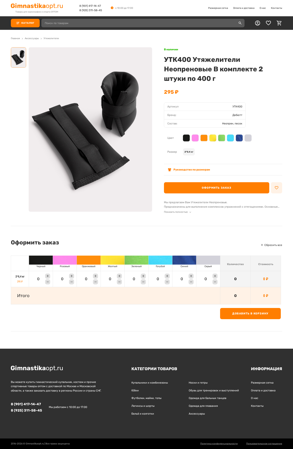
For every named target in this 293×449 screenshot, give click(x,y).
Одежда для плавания (203, 405)
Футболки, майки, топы (146, 398)
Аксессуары (197, 413)
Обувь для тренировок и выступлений (214, 390)
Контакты (276, 8)
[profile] (257, 23)
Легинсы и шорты (142, 405)
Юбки (135, 390)
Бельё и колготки (142, 413)
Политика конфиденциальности (219, 443)
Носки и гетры (198, 382)
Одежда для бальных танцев (207, 398)
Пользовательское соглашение (264, 443)
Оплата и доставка (244, 8)
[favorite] (268, 23)
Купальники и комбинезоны (149, 382)
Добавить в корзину (250, 313)
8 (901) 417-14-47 (90, 5)
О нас (263, 8)
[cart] (279, 23)
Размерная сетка (218, 8)
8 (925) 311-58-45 (90, 10)
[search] (240, 23)
